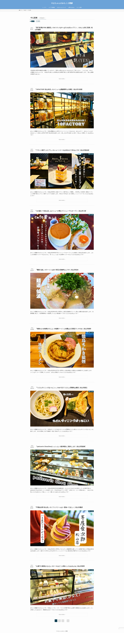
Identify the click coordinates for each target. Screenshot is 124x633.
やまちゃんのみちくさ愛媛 (62, 3)
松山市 (33, 21)
